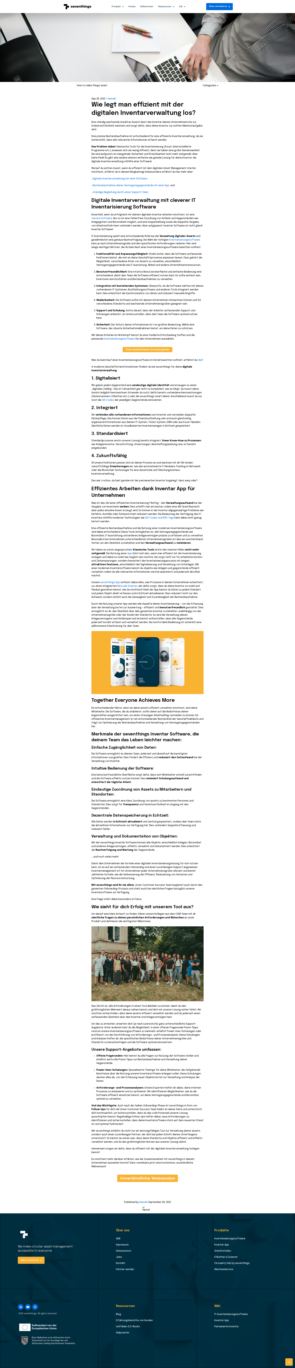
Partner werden (125, 1269)
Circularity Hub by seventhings (232, 1263)
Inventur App (221, 1320)
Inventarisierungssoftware (184, 240)
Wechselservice (223, 1269)
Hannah (112, 98)
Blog (118, 1314)
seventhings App (110, 582)
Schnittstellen (222, 1251)
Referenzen (146, 6)
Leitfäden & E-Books (128, 1326)
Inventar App (221, 1244)
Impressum (122, 1244)
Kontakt (120, 1263)
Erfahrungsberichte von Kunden (134, 1320)
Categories (210, 85)
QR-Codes (108, 400)
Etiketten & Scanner (226, 1257)
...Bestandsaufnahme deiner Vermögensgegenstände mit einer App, (130, 185)
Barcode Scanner (127, 586)
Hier (200, 360)
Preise (132, 6)
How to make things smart (92, 85)
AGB (118, 1238)
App (129, 553)
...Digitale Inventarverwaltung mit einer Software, (119, 178)
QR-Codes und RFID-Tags (159, 518)
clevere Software (101, 218)
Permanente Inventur (226, 1326)
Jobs (119, 1257)
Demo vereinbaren (218, 6)
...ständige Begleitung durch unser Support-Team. (120, 192)
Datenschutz (123, 1251)
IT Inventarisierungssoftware (231, 1314)
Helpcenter (122, 1332)
